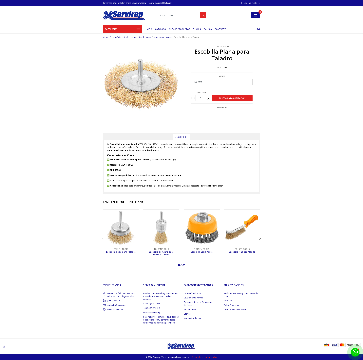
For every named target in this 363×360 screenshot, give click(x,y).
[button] (252, 3)
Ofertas (187, 313)
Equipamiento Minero (193, 297)
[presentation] (103, 238)
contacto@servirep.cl (116, 305)
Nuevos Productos (179, 29)
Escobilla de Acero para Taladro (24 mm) (161, 253)
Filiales (197, 29)
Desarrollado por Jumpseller (204, 357)
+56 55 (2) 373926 (151, 303)
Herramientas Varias (162, 37)
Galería (208, 29)
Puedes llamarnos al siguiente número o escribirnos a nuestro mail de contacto (160, 296)
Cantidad (201, 92)
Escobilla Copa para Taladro (121, 251)
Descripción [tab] (181, 137)
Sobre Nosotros (231, 305)
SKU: (219, 68)
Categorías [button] (111, 29)
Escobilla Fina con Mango (242, 251)
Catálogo (160, 29)
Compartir (222, 107)
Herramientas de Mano (140, 37)
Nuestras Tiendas (115, 309)
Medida (222, 76)
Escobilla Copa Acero (202, 251)
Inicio (149, 29)
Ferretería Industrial (119, 37)
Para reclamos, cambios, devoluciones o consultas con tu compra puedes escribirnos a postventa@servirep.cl (161, 319)
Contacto (220, 29)
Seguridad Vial (190, 309)
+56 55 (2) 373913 (151, 308)
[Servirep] (124, 15)
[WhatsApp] (258, 29)
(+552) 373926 (113, 300)
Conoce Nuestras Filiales (235, 309)
